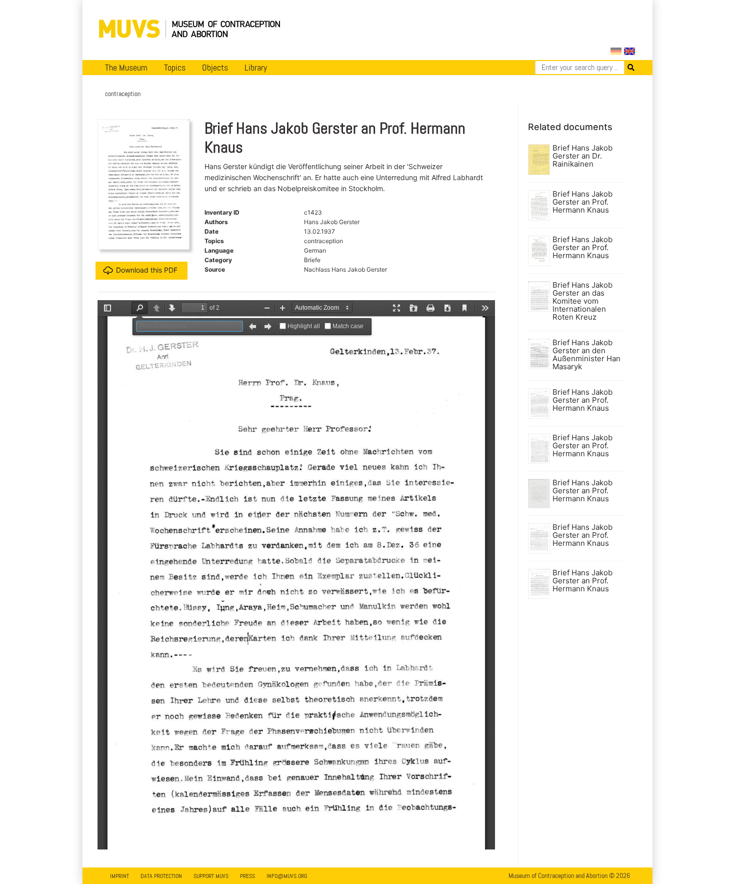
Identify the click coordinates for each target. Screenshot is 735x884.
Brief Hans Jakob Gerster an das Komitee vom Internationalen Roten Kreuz (582, 301)
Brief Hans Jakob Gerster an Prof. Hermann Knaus (582, 202)
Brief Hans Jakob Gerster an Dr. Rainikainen (582, 156)
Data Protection (161, 876)
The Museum (126, 68)
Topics (175, 68)
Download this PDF (147, 270)
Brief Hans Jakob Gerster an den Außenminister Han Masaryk (586, 355)
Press (247, 876)
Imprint (119, 876)
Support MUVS (211, 876)
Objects (215, 68)
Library (255, 68)
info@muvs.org (286, 876)
